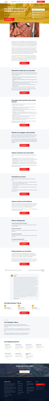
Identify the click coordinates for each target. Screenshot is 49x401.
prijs (19, 140)
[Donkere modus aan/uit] (47, 1)
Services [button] (19, 1)
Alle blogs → (28, 392)
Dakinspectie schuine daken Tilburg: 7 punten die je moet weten (30, 384)
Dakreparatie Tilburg (8, 6)
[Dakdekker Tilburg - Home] (6, 2)
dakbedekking (15, 45)
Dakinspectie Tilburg (20, 385)
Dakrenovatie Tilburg (20, 388)
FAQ (25, 1)
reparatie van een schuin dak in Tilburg (20, 56)
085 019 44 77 (23, 141)
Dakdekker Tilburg (13, 1)
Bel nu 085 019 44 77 (39, 384)
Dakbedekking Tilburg (20, 383)
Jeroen (6, 16)
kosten (32, 135)
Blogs (28, 1)
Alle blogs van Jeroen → (17, 298)
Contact (32, 1)
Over (23, 1)
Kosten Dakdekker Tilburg (21, 392)
